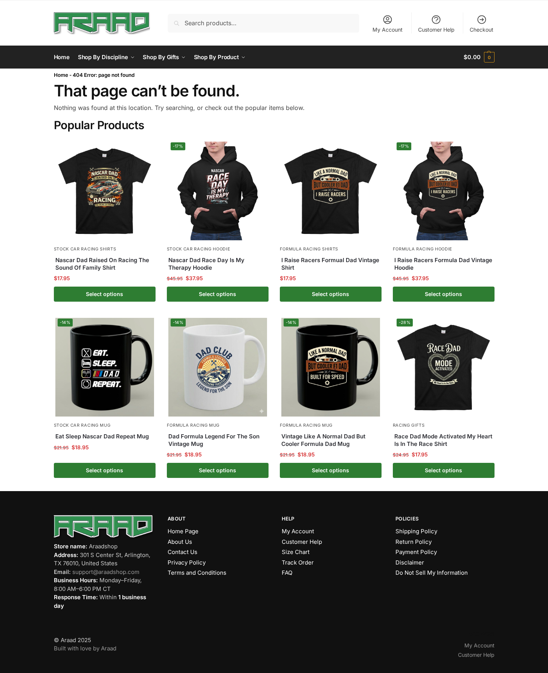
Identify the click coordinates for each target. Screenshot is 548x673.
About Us (180, 541)
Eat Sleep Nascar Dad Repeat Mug (102, 436)
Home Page (183, 531)
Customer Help (436, 29)
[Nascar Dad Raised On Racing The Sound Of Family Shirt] (105, 190)
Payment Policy (416, 551)
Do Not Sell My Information (431, 572)
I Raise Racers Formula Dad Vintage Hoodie (443, 263)
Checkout (481, 29)
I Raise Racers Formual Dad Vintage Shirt (330, 263)
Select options (104, 294)
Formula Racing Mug (193, 425)
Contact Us (182, 551)
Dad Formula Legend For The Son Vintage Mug (213, 440)
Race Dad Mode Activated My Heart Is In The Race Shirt (443, 440)
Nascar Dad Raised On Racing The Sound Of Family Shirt (102, 263)
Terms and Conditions (197, 572)
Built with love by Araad (85, 648)
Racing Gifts (409, 425)
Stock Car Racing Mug (82, 425)
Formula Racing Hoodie (423, 249)
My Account (387, 29)
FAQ (287, 572)
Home (61, 75)
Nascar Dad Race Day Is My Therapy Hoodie (206, 263)
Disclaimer (409, 562)
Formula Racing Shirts (309, 249)
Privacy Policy (187, 562)
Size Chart (296, 551)
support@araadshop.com (105, 571)
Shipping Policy (416, 531)
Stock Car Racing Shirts (85, 249)
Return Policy (413, 541)
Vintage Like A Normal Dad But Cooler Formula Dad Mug (323, 440)
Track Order (298, 562)
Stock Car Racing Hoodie (198, 249)
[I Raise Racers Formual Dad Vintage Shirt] (331, 190)
